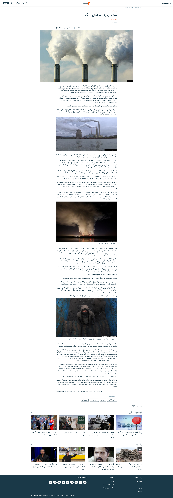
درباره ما (112, 482)
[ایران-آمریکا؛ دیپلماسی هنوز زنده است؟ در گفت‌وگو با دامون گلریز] (44, 454)
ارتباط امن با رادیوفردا (108, 488)
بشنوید (138, 444)
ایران (141, 485)
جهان (140, 488)
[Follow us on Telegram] (72, 482)
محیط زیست (113, 11)
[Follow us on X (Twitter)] (67, 482)
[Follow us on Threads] (50, 482)
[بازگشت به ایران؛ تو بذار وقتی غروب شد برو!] (72, 422)
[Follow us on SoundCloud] (59, 482)
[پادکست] (11, 3)
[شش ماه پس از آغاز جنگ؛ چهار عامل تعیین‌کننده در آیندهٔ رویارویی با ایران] (101, 422)
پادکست (139, 491)
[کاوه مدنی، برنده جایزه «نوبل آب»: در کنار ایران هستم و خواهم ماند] (44, 422)
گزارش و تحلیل (135, 412)
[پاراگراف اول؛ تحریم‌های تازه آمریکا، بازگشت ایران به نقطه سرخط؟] (129, 422)
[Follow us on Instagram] (55, 482)
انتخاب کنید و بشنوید (108, 485)
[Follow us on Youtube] (63, 482)
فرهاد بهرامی (113, 20)
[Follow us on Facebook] (76, 482)
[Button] (78, 28)
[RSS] (80, 482)
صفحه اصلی (139, 482)
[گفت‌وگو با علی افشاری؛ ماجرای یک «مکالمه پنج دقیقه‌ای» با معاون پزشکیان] (101, 454)
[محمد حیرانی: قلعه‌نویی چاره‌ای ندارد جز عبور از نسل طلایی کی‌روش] (72, 454)
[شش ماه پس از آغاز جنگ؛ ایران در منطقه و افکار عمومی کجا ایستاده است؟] (129, 454)
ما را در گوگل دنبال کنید (22, 3)
